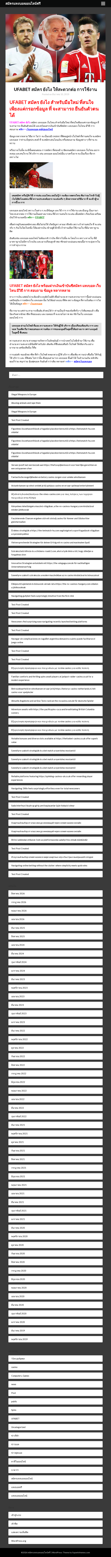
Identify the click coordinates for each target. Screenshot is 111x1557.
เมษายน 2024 (17, 945)
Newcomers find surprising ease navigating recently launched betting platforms (49, 621)
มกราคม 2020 (18, 1322)
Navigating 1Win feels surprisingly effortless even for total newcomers (45, 788)
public (14, 1401)
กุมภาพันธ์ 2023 (18, 1013)
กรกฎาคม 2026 (18, 902)
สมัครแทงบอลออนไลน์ (22, 1478)
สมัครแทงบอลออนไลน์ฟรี (23, 3)
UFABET (39, 217)
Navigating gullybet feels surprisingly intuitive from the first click (42, 596)
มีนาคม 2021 (17, 1202)
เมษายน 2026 (17, 919)
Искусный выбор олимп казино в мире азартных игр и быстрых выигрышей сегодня (52, 857)
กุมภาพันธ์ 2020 (18, 1313)
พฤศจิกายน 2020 (19, 1236)
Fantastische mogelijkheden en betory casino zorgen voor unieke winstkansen (48, 477)
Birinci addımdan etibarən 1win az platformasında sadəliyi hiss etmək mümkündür (49, 839)
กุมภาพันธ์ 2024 (18, 962)
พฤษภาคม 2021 (19, 1185)
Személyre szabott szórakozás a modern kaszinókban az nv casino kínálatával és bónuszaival (55, 575)
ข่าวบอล (15, 1444)
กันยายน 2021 (18, 1150)
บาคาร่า (15, 1470)
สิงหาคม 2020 (18, 1262)
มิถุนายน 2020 (18, 1279)
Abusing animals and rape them (26, 403)
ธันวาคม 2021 (18, 1125)
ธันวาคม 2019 (18, 1330)
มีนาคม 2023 (17, 1005)
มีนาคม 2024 (17, 953)
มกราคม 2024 (18, 970)
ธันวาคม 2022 (18, 1030)
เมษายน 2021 (17, 1193)
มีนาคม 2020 (17, 1305)
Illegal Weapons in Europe (23, 394)
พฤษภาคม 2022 (19, 1090)
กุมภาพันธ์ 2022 (18, 1116)
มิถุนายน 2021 (18, 1176)
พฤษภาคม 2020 (19, 1287)
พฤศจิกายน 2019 (19, 1339)
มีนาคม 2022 (17, 1108)
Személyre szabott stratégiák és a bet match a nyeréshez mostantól (43, 750)
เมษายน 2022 (17, 1099)
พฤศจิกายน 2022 (19, 1039)
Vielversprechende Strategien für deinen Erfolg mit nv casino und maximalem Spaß (50, 542)
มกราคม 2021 (18, 1219)
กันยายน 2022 (18, 1056)
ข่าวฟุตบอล (16, 1452)
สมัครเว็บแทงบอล (83, 361)
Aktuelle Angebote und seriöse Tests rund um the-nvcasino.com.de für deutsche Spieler (52, 700)
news (13, 1384)
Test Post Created (20, 420)
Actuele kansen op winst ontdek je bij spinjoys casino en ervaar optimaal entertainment (52, 485)
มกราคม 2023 (18, 1022)
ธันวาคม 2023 (18, 979)
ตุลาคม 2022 (17, 1047)
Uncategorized (18, 1427)
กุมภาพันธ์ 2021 (18, 1210)
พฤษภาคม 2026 (19, 910)
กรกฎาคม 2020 (18, 1270)
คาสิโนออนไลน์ (18, 1461)
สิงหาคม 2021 (18, 1159)
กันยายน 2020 (18, 1253)
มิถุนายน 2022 (18, 1082)
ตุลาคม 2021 (17, 1142)
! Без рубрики (18, 1358)
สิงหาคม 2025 (18, 936)
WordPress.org (18, 1541)
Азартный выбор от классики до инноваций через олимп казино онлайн (46, 822)
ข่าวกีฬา (15, 1435)
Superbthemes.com (81, 1552)
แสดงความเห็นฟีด (19, 1532)
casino (14, 1367)
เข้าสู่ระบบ (16, 1515)
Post (13, 1393)
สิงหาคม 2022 (18, 1065)
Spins (13, 1410)
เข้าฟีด (14, 1523)
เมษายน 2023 (17, 996)
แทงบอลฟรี (16, 1487)
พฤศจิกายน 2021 (19, 1133)
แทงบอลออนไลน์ (19, 1495)
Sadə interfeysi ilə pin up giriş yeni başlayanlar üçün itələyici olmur (43, 805)
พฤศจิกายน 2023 (19, 987)
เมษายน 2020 (17, 1296)
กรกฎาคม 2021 (18, 1167)
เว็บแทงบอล (36, 303)
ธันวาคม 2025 (18, 928)
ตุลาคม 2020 (17, 1245)
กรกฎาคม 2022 (18, 1073)
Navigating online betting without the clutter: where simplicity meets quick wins (49, 865)
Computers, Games (20, 1375)
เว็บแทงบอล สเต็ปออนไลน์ (39, 129)
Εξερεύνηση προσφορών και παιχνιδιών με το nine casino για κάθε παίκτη (50, 668)
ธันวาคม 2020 (18, 1227)
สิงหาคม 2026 (18, 893)
